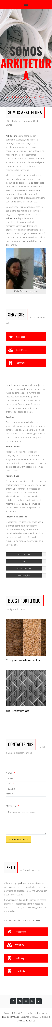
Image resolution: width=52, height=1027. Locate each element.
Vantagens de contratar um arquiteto (23, 660)
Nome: (9, 772)
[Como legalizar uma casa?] (26, 687)
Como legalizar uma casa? (18, 711)
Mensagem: (11, 806)
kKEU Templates (27, 1021)
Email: (9, 783)
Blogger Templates (10, 1017)
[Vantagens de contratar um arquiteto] (26, 637)
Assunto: (10, 793)
